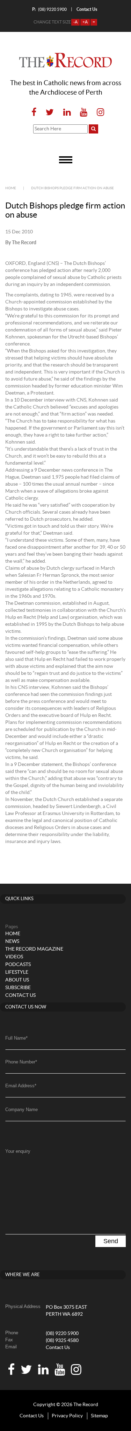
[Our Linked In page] (67, 112)
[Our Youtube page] (84, 112)
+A (85, 22)
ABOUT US (17, 980)
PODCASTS (18, 964)
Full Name (16, 1038)
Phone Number (21, 1061)
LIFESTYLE (16, 972)
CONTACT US (20, 995)
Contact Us (58, 1347)
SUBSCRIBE (18, 987)
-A (75, 22)
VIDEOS (14, 956)
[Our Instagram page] (98, 112)
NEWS (12, 941)
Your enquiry (17, 1151)
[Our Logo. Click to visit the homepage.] (65, 60)
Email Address (20, 1085)
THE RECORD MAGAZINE (34, 949)
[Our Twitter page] (50, 112)
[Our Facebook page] (34, 112)
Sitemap (99, 1415)
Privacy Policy (67, 1415)
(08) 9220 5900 (49, 9)
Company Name (21, 1109)
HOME (12, 933)
